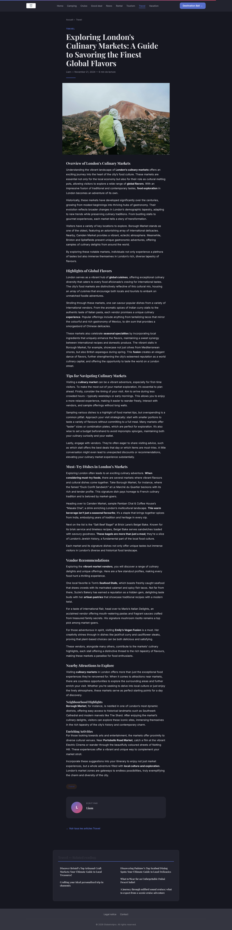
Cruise (83, 5)
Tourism (130, 5)
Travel (142, 5)
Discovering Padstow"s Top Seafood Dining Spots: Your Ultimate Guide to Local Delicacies (145, 870)
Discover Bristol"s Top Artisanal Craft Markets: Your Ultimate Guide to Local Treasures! (81, 872)
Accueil (69, 19)
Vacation (153, 5)
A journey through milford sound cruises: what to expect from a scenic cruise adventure (146, 891)
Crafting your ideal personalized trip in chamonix (81, 884)
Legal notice (110, 914)
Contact (124, 914)
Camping (72, 5)
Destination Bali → (193, 5)
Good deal (96, 5)
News (109, 5)
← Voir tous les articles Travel (83, 828)
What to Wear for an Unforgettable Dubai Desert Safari (142, 880)
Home (60, 5)
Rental (119, 5)
